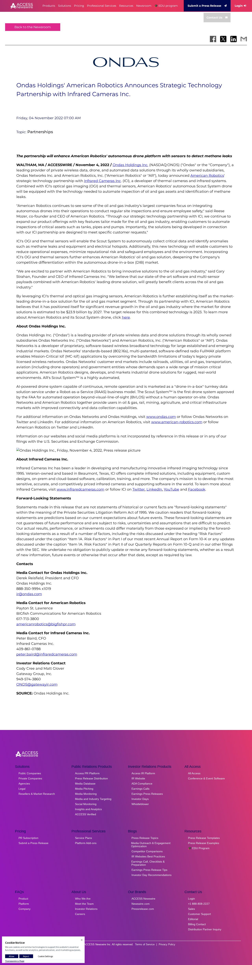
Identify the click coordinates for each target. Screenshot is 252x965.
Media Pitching (84, 788)
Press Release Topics (145, 837)
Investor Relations (86, 908)
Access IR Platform (143, 773)
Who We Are (83, 898)
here (126, 317)
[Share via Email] (244, 39)
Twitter (138, 489)
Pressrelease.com (143, 908)
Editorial (193, 919)
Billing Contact (197, 924)
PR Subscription (28, 837)
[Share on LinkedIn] (233, 39)
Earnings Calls (140, 788)
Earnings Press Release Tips (149, 869)
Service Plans (83, 837)
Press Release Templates (204, 837)
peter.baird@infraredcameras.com (46, 654)
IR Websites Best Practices (148, 856)
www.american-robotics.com (176, 422)
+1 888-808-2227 (199, 903)
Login (239, 5)
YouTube (171, 489)
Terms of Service (145, 944)
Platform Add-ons (85, 843)
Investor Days (140, 798)
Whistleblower (140, 804)
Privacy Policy (167, 944)
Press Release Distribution (91, 778)
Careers (80, 914)
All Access (194, 773)
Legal (22, 788)
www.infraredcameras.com (80, 489)
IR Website (138, 778)
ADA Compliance (142, 783)
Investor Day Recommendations (151, 875)
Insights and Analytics (88, 809)
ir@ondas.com (29, 594)
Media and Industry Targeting (93, 798)
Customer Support (199, 914)
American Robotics (207, 175)
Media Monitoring (86, 793)
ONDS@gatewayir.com (36, 684)
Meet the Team (84, 903)
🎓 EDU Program (198, 848)
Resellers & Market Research (37, 793)
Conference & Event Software (206, 778)
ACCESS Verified (85, 814)
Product (23, 898)
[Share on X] (223, 39)
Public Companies (30, 773)
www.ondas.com (161, 417)
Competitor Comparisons (147, 851)
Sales (191, 908)
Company (25, 908)
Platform (24, 903)
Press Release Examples (203, 843)
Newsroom (143, 5)
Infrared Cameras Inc (102, 181)
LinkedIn (154, 489)
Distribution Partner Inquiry (204, 929)
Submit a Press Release (204, 5)
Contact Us (214, 17)
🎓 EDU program (166, 5)
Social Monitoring (85, 804)
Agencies (24, 783)
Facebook (196, 489)
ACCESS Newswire (143, 898)
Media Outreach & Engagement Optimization (150, 844)
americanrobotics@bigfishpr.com (46, 624)
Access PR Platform (87, 773)
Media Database (85, 783)
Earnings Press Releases (147, 793)
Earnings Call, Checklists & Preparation (148, 863)
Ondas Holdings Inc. (130, 165)
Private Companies (30, 778)
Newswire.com (141, 903)
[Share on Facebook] (213, 39)
